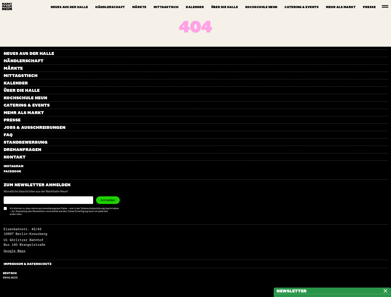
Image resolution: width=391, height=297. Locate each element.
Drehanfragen (22, 149)
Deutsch (10, 273)
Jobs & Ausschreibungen (35, 127)
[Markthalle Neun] (7, 6)
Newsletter (292, 290)
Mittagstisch (166, 7)
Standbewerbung (26, 142)
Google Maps (15, 251)
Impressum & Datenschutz (27, 264)
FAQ (8, 134)
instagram (14, 166)
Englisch (10, 277)
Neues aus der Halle (69, 7)
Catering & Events (302, 7)
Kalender (195, 7)
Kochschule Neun (261, 7)
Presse (369, 7)
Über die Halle (224, 7)
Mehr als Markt (341, 7)
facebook (12, 171)
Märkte (139, 7)
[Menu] (385, 6)
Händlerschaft (110, 7)
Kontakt (15, 157)
